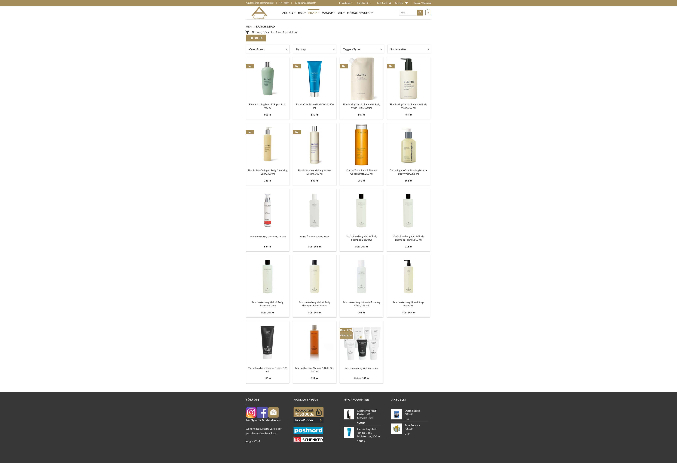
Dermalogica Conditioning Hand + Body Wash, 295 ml (408, 172)
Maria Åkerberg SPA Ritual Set (361, 368)
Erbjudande (345, 3)
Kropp (312, 12)
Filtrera (256, 38)
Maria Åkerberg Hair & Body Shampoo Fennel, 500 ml (408, 238)
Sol (340, 12)
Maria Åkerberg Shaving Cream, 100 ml (267, 370)
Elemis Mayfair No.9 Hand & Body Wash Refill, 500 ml (361, 106)
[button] (428, 12)
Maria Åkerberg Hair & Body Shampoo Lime (267, 304)
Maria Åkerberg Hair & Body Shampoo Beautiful (361, 238)
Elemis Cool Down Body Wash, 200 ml (314, 106)
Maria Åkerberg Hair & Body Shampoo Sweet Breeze (314, 304)
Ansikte (287, 12)
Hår (301, 12)
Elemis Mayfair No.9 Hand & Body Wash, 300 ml (408, 106)
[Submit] (420, 13)
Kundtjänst (362, 3)
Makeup (327, 12)
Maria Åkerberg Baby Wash (315, 236)
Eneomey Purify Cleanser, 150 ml (268, 236)
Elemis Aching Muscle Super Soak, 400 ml (267, 106)
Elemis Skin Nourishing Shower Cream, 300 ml (315, 172)
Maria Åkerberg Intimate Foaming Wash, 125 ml (361, 304)
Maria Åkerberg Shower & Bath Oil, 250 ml (314, 370)
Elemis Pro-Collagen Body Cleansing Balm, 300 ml (268, 172)
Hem (249, 26)
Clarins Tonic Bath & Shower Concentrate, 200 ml (361, 172)
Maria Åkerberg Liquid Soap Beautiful (408, 304)
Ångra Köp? (253, 441)
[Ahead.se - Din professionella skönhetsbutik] (261, 12)
